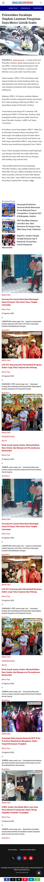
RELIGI (4, 441)
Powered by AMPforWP (22, 872)
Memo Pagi (6, 309)
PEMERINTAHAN (8, 437)
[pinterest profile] (25, 858)
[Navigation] (3, 3)
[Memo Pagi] (22, 2)
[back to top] (39, 873)
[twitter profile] (13, 858)
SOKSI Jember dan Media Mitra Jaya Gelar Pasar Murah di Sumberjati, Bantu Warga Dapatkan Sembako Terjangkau (20, 810)
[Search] (40, 2)
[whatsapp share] (37, 880)
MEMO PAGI (13, 8)
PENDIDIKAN (25, 8)
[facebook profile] (19, 858)
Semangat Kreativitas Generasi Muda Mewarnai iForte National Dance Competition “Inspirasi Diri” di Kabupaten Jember (29, 210)
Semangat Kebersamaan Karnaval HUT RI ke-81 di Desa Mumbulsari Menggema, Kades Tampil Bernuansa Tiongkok (21, 741)
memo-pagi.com (18, 60)
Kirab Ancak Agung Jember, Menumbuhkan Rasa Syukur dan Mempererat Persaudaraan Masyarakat (21, 448)
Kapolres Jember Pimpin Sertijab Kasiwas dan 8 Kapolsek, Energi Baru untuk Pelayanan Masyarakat (20, 241)
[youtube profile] (31, 858)
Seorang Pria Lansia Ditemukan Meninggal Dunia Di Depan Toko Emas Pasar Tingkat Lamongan (20, 302)
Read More (6, 330)
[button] (7, 879)
